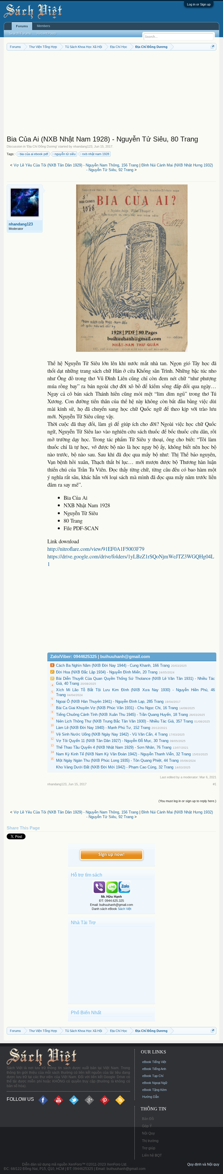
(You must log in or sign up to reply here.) (187, 801)
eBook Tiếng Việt (154, 1062)
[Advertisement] (112, 94)
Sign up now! (111, 854)
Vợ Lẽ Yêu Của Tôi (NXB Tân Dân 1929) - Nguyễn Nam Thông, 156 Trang (76, 165)
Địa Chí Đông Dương (42, 146)
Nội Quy (148, 1133)
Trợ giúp (148, 1148)
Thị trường (150, 1141)
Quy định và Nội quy (203, 1164)
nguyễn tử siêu (65, 154)
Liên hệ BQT (152, 1155)
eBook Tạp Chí (152, 1076)
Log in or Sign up (199, 4)
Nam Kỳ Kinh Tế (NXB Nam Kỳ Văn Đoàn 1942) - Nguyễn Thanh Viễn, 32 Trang (123, 754)
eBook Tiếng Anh (154, 1069)
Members (43, 26)
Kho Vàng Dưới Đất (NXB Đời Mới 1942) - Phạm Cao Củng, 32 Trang (114, 767)
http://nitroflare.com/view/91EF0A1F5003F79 (95, 548)
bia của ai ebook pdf (34, 154)
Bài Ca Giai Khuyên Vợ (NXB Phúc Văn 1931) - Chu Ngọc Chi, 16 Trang (117, 708)
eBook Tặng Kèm (154, 1089)
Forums (22, 26)
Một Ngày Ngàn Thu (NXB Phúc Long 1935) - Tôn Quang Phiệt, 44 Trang (117, 760)
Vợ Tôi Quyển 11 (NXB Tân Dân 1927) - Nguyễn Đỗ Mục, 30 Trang (112, 741)
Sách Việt (124, 908)
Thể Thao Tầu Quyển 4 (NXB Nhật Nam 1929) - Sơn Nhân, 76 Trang (113, 747)
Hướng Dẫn (150, 1096)
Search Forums (20, 33)
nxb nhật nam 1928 (95, 154)
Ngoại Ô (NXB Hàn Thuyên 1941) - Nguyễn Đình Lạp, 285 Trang (109, 701)
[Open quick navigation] (213, 47)
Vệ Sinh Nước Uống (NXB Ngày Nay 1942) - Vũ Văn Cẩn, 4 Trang (112, 734)
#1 (214, 784)
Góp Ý (147, 1126)
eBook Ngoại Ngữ (154, 1083)
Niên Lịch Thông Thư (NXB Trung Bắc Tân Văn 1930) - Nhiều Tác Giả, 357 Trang (124, 721)
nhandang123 (82, 146)
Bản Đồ (148, 1119)
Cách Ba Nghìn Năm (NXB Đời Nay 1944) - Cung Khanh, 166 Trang (113, 665)
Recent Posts (46, 33)
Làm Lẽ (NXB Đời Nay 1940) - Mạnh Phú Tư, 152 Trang (103, 727)
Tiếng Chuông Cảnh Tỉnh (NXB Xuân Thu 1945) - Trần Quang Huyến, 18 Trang (122, 714)
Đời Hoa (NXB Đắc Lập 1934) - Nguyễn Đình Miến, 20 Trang (106, 672)
